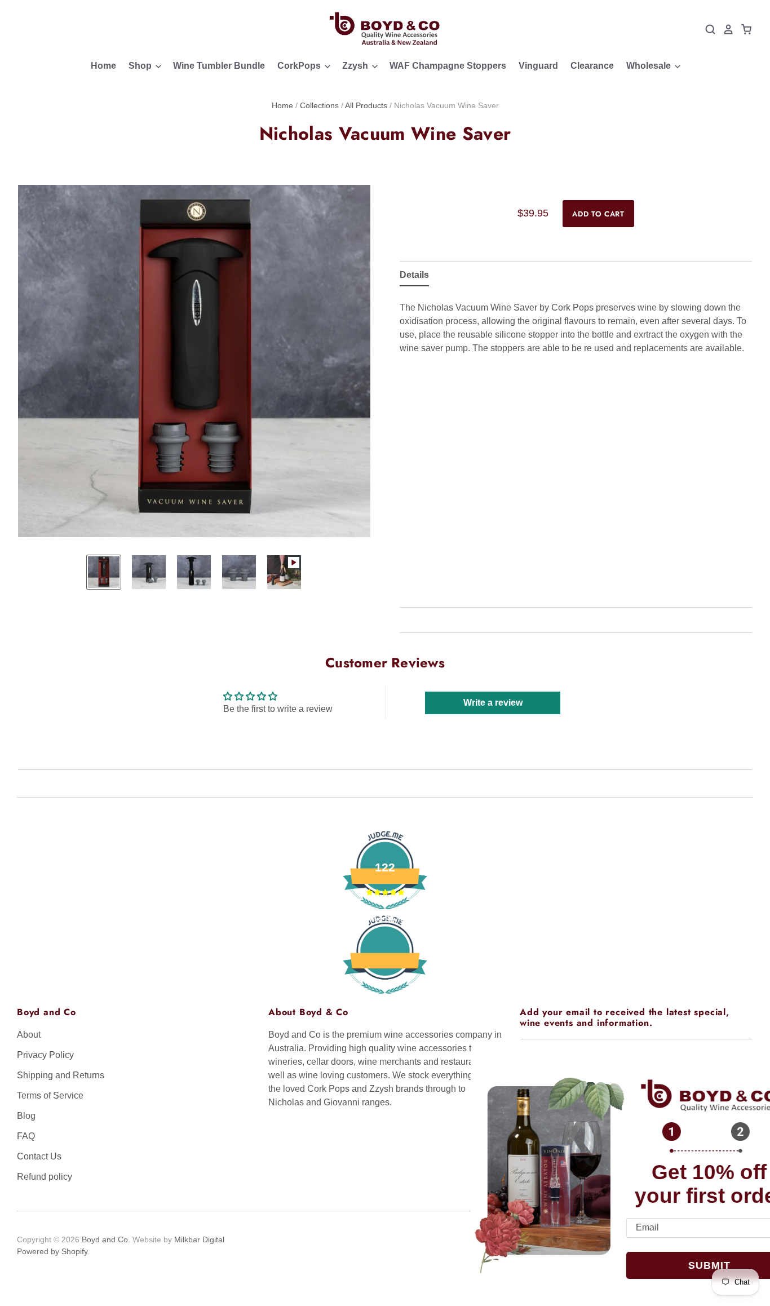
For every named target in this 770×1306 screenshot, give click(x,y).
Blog (26, 1116)
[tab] (414, 277)
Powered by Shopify (52, 1251)
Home (103, 65)
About (29, 1034)
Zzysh (356, 65)
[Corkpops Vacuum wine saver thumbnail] (104, 572)
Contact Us (39, 1156)
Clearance (592, 65)
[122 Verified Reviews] (385, 999)
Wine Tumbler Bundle (219, 65)
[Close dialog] (746, 1059)
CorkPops (300, 65)
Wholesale (649, 65)
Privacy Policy (45, 1055)
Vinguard (538, 65)
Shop (141, 65)
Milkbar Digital (199, 1239)
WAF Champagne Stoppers (448, 65)
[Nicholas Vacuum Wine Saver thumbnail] (239, 572)
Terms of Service (50, 1095)
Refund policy (44, 1176)
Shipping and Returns (60, 1075)
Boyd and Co (105, 1239)
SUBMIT (670, 1265)
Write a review (493, 702)
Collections (319, 105)
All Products (366, 105)
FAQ (26, 1136)
